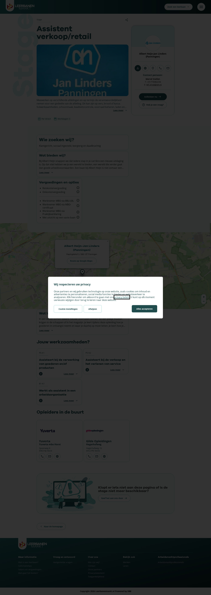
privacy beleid (121, 297)
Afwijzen (92, 308)
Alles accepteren (144, 308)
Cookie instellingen (68, 308)
